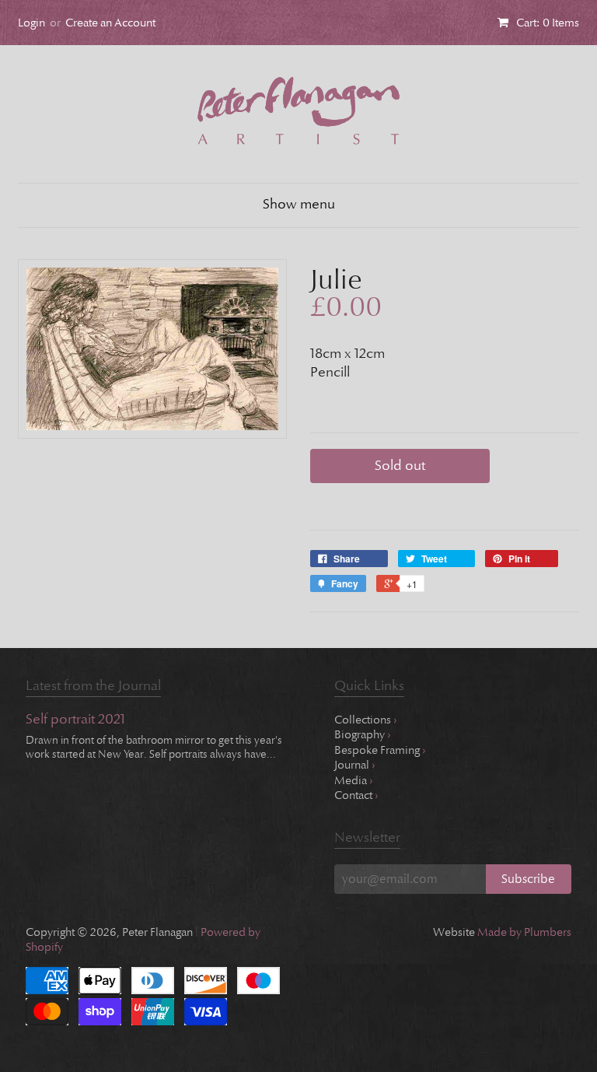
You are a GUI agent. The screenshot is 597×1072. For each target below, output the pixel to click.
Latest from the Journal (93, 686)
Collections (365, 720)
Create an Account (110, 23)
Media (353, 780)
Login (31, 23)
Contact (356, 795)
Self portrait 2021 (75, 720)
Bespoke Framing (380, 750)
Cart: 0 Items (547, 23)
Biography (362, 734)
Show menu (299, 205)
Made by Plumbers (524, 932)
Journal (354, 765)
